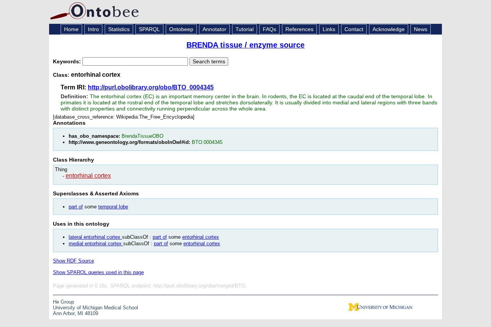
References (299, 29)
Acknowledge (388, 29)
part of (76, 207)
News (420, 29)
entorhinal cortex (88, 175)
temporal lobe (113, 207)
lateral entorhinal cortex (95, 237)
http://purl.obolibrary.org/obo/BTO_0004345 (151, 87)
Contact (353, 29)
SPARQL (149, 29)
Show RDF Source (73, 261)
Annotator (214, 29)
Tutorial (245, 29)
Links (329, 29)
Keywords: (67, 61)
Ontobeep (181, 29)
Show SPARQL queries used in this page (98, 272)
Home (71, 29)
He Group (63, 302)
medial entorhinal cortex (96, 243)
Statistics (119, 29)
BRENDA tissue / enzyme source (245, 45)
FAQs (269, 29)
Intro (93, 29)
